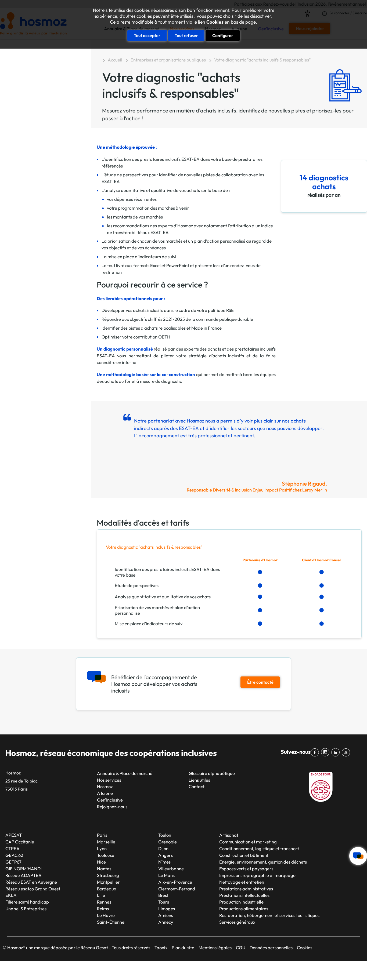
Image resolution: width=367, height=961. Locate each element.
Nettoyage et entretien (241, 882)
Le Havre (106, 915)
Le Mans (166, 875)
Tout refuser (186, 35)
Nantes (104, 868)
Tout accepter (147, 35)
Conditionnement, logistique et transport (259, 848)
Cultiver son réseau (40, 179)
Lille (101, 895)
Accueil (115, 60)
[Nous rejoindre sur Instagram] (326, 752)
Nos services (109, 780)
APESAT (13, 835)
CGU (240, 947)
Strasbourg (108, 875)
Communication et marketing (248, 841)
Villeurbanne (171, 868)
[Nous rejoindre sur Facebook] (316, 752)
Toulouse (105, 855)
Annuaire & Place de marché (124, 773)
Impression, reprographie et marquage (257, 875)
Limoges (166, 908)
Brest (163, 895)
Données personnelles (271, 947)
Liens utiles (199, 780)
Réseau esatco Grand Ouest (32, 888)
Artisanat (228, 835)
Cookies (215, 22)
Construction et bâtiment (243, 855)
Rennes (104, 902)
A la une (105, 793)
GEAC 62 (14, 855)
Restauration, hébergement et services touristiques (269, 915)
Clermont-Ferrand (176, 888)
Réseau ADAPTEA (23, 875)
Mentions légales (215, 947)
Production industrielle (241, 902)
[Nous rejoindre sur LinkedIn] (336, 752)
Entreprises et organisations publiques (168, 60)
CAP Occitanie (19, 841)
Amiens (165, 915)
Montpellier (108, 882)
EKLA (11, 895)
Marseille (106, 841)
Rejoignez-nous (112, 806)
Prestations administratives (246, 888)
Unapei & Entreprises (25, 908)
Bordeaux (106, 888)
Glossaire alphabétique (212, 773)
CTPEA (12, 848)
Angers (165, 855)
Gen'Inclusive (110, 800)
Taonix (160, 947)
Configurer (222, 35)
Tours (163, 902)
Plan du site (183, 947)
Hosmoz (105, 786)
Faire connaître (35, 154)
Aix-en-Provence (175, 882)
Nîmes (164, 862)
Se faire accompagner (43, 103)
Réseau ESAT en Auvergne (31, 882)
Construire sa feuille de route (44, 58)
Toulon (164, 835)
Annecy (165, 922)
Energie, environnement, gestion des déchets (263, 862)
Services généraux (237, 922)
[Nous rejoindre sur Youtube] (347, 752)
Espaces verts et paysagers (246, 868)
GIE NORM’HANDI (23, 868)
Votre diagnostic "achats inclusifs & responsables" (45, 75)
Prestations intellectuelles (244, 895)
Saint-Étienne (110, 922)
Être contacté (260, 682)
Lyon (102, 848)
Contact (196, 786)
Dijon (163, 848)
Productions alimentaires (243, 908)
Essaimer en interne (41, 128)
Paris (102, 835)
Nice (101, 862)
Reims (103, 908)
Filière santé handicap (27, 902)
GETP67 (13, 862)
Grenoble (167, 841)
